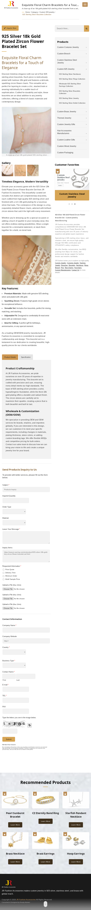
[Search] (86, 28)
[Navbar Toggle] (85, 4)
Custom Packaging (65, 153)
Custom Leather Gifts (66, 140)
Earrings (83, 263)
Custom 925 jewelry (47, 12)
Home (27, 12)
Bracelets (72, 265)
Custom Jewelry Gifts (66, 124)
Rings (86, 265)
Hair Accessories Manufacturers (64, 132)
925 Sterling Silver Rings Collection (72, 79)
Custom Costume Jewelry (68, 47)
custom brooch (63, 54)
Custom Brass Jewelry (66, 112)
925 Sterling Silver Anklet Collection (72, 103)
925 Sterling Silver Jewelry (69, 98)
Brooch (57, 268)
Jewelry (57, 265)
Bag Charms (69, 268)
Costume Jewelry (73, 263)
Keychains (78, 268)
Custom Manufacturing (63, 270)
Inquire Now (11, 28)
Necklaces (79, 265)
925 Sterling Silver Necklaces (70, 74)
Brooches (64, 265)
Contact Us (75, 270)
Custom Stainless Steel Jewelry (67, 61)
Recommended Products (45, 782)
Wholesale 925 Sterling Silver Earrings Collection (70, 85)
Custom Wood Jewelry (66, 146)
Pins (62, 268)
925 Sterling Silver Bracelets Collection (36, 14)
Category (34, 12)
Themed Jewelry (64, 118)
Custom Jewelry (60, 263)
